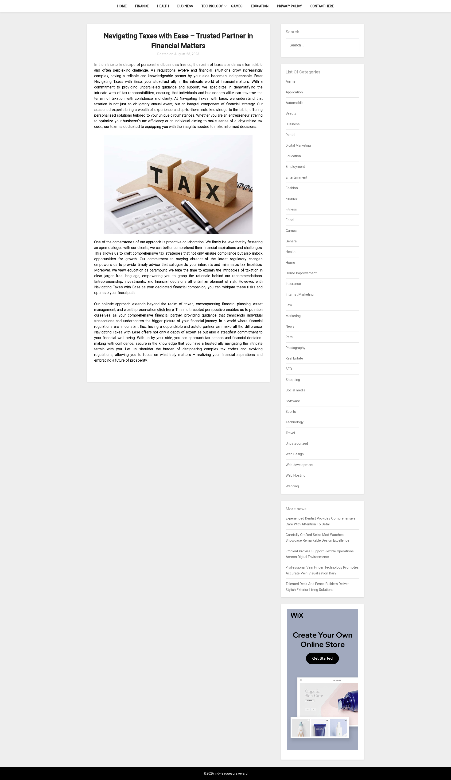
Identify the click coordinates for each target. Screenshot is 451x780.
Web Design (295, 454)
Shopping (293, 380)
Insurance (293, 284)
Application (294, 92)
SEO (289, 369)
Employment (295, 166)
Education (259, 6)
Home (122, 6)
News (290, 326)
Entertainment (296, 177)
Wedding (292, 486)
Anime (290, 81)
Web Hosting (295, 475)
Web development (299, 465)
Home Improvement (301, 273)
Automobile (294, 103)
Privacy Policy (289, 6)
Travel (290, 433)
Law (289, 305)
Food (290, 220)
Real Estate (294, 358)
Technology (212, 6)
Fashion (292, 188)
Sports (291, 411)
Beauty (291, 113)
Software (293, 401)
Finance (142, 6)
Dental (290, 135)
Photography (295, 348)
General (291, 241)
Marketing (293, 316)
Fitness (291, 209)
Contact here (322, 6)
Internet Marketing (300, 294)
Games (236, 6)
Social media (295, 390)
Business (185, 6)
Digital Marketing (298, 145)
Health (163, 6)
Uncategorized (297, 443)
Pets (289, 337)
